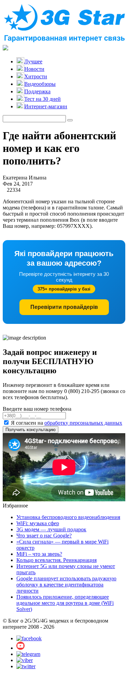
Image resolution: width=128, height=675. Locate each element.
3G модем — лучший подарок (51, 529)
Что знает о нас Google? (44, 535)
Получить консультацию (30, 429)
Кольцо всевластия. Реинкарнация (56, 560)
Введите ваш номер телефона (37, 409)
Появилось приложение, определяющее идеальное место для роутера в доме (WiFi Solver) (65, 603)
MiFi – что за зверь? (39, 554)
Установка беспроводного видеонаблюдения (68, 517)
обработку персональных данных (83, 423)
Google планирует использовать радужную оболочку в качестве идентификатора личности (66, 585)
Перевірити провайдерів (64, 307)
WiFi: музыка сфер (37, 523)
